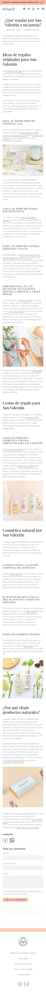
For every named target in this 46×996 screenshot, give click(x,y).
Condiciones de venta (23, 964)
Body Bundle (28, 646)
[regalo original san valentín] (23, 346)
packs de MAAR (32, 417)
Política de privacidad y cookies (23, 953)
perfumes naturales (16, 311)
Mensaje (6, 874)
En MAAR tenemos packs (13, 449)
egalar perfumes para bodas (28, 827)
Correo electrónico (9, 864)
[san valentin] (7, 822)
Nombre (6, 853)
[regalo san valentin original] (23, 678)
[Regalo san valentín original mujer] (23, 501)
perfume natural (25, 300)
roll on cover (37, 370)
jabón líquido (31, 611)
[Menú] (42, 9)
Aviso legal (23, 958)
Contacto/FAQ (23, 974)
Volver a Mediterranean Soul (24, 913)
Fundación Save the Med (14, 760)
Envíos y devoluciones (23, 969)
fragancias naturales (14, 71)
